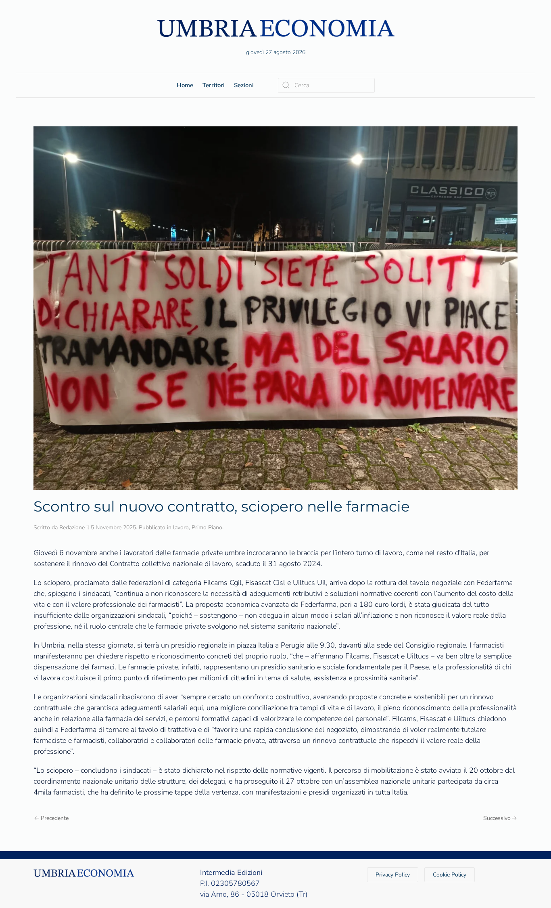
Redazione (72, 527)
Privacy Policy (393, 875)
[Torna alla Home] (275, 28)
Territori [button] (213, 85)
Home (185, 85)
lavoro (181, 527)
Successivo (497, 818)
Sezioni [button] (244, 85)
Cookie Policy (449, 875)
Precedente (55, 818)
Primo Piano (207, 527)
